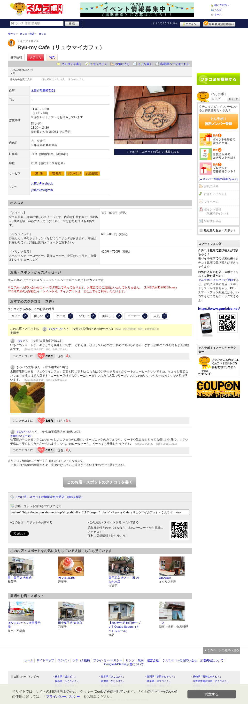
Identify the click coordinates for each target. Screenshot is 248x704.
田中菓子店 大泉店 (20, 578)
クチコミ (35, 57)
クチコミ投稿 (81, 660)
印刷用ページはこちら (174, 64)
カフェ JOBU (66, 578)
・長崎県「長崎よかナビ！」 (206, 676)
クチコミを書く (72, 64)
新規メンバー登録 (219, 23)
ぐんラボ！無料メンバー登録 (218, 121)
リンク (130, 660)
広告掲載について (212, 660)
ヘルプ (218, 9)
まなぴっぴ (55, 329)
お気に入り (122, 64)
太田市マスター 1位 (21, 435)
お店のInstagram (42, 190)
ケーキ (63, 316)
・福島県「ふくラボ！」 (66, 681)
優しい (41, 316)
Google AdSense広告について (124, 664)
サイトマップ (45, 660)
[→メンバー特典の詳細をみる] (218, 179)
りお (19, 340)
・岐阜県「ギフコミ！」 (158, 681)
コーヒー (137, 316)
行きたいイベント (215, 194)
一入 (162, 623)
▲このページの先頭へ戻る (221, 650)
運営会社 (153, 660)
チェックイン (98, 64)
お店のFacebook (42, 183)
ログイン (190, 23)
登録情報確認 (212, 221)
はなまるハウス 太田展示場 (24, 625)
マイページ (211, 201)
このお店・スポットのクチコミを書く (100, 482)
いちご (86, 316)
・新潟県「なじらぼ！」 (112, 681)
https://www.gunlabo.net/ (219, 308)
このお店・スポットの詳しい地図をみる (153, 152)
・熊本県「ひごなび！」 (112, 676)
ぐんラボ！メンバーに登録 (215, 280)
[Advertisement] (218, 49)
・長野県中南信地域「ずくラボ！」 (210, 681)
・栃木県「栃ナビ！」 (65, 676)
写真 (52, 57)
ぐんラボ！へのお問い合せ (179, 660)
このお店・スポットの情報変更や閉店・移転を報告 (48, 497)
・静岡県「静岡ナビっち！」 (160, 676)
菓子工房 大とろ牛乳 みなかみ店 (123, 580)
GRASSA (165, 578)
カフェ (18, 316)
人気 (159, 316)
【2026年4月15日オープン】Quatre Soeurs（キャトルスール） (124, 627)
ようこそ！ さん (165, 23)
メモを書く (145, 64)
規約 (141, 660)
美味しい (111, 316)
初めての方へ (221, 5)
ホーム (218, 14)
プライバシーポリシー (107, 660)
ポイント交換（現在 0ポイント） (217, 211)
